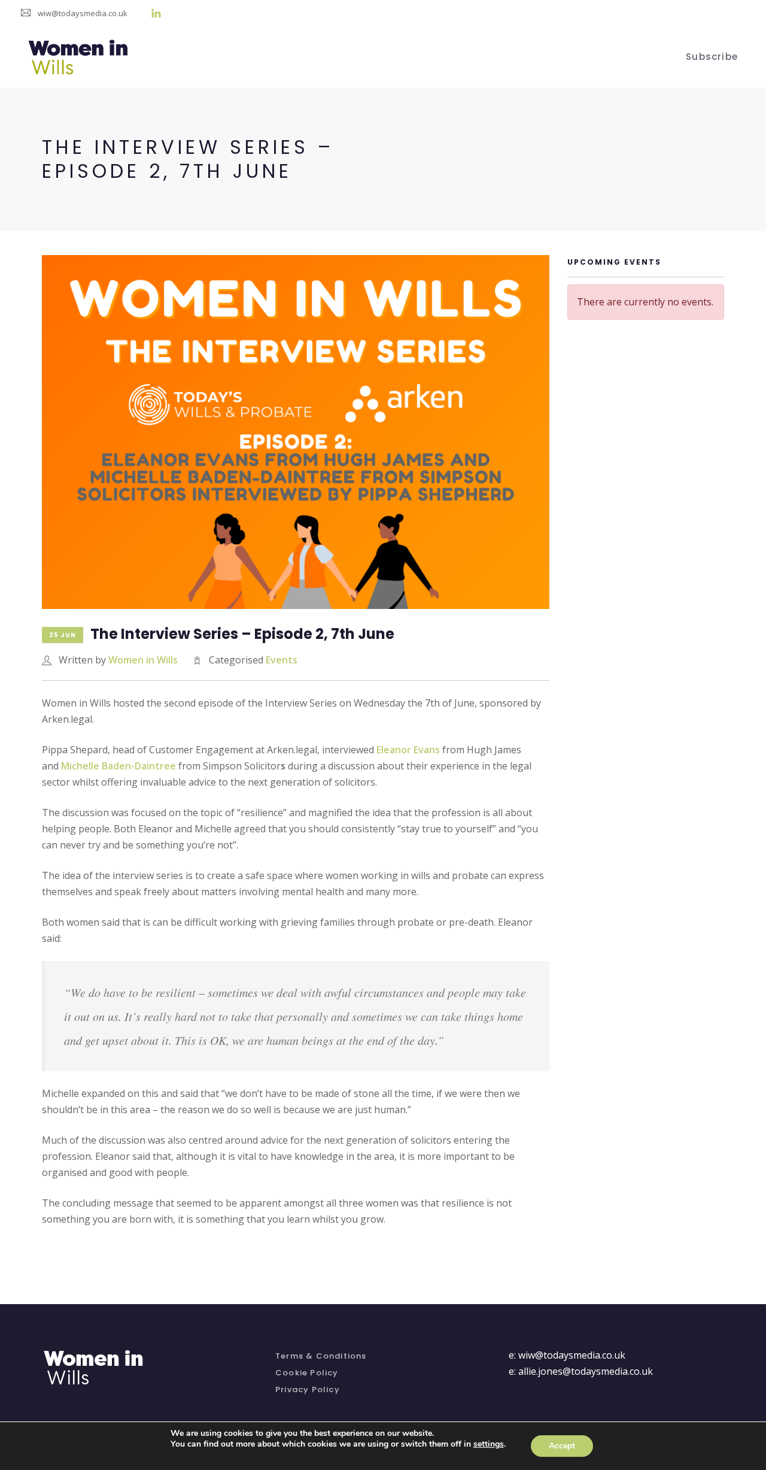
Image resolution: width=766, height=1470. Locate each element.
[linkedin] (156, 13)
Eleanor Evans (407, 749)
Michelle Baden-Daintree (118, 765)
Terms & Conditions (321, 1356)
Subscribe (712, 55)
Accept (562, 1445)
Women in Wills (143, 659)
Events (281, 659)
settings (488, 1444)
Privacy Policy (307, 1389)
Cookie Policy (307, 1372)
